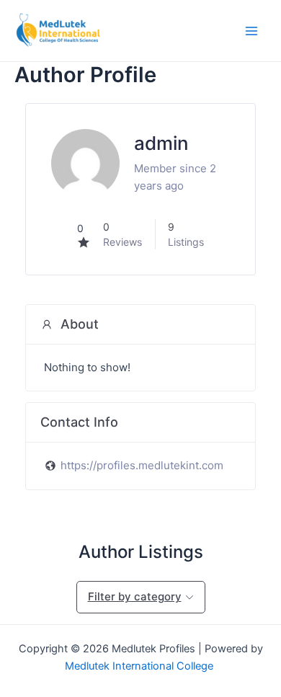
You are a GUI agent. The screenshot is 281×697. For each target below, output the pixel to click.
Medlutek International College (140, 666)
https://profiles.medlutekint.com (142, 465)
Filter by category (135, 596)
